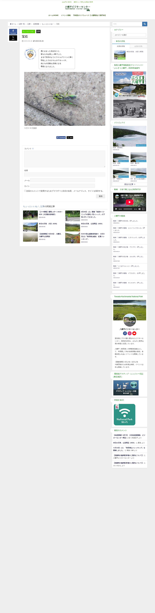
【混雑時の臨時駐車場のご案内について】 (128, 455)
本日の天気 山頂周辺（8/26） (124, 443)
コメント (29, 148)
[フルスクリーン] (143, 209)
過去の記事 (128, 184)
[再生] (116, 209)
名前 (26, 170)
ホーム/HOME (53, 15)
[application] (129, 202)
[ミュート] (139, 209)
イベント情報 (66, 15)
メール (27, 180)
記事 (38, 31)
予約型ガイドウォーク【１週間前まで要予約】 (90, 15)
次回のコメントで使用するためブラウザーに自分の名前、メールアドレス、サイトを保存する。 (65, 191)
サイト (27, 186)
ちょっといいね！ (28, 31)
